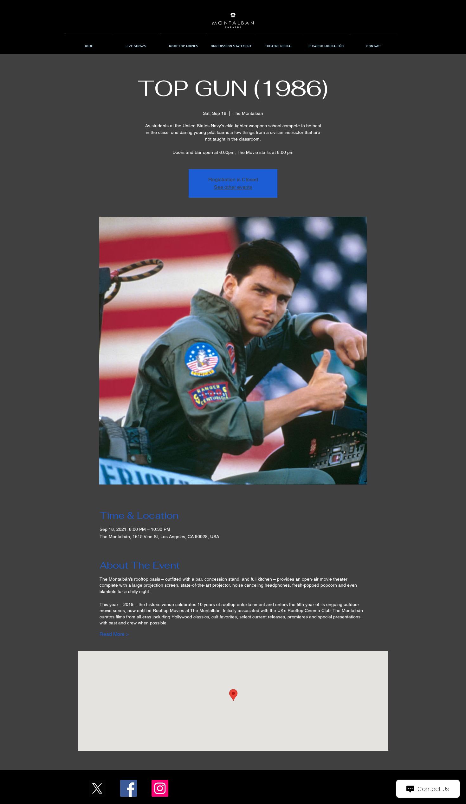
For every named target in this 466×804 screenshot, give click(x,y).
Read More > (114, 634)
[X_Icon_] (97, 788)
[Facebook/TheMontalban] (128, 788)
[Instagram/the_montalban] (160, 788)
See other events (233, 187)
